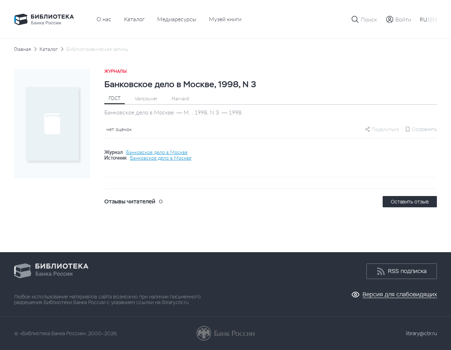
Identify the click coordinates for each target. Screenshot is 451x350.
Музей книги (225, 19)
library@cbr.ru (421, 333)
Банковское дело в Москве (156, 152)
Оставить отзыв (410, 201)
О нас (104, 19)
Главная (22, 49)
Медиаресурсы (176, 19)
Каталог (134, 19)
